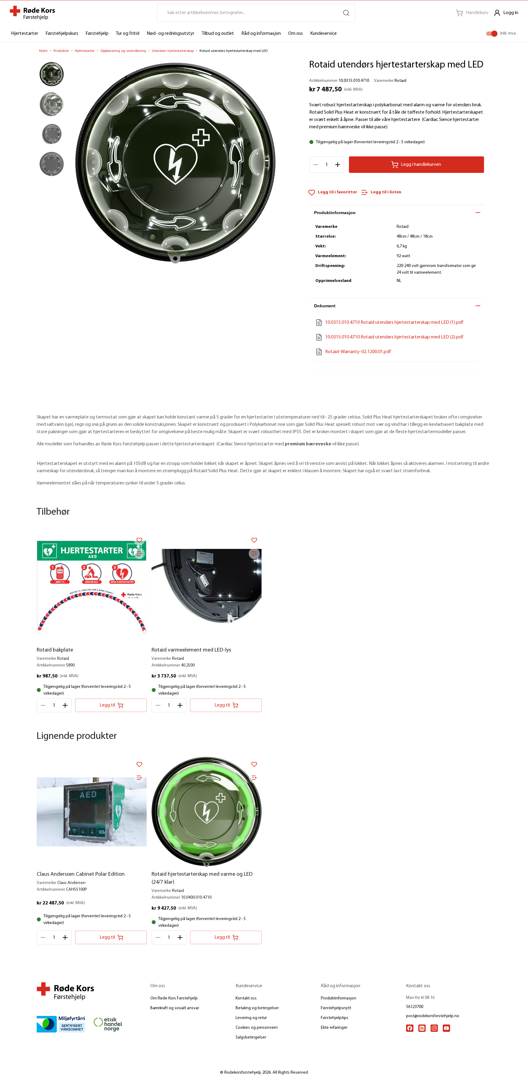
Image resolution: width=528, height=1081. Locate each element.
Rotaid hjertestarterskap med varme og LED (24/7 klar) (202, 878)
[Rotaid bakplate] (92, 588)
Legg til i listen (386, 192)
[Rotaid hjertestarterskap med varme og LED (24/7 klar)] (207, 812)
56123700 (414, 1007)
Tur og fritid (127, 33)
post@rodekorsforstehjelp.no (432, 1016)
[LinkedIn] (422, 1028)
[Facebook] (409, 1028)
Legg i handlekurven (421, 164)
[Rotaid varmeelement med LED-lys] (207, 588)
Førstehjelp (97, 33)
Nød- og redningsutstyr (170, 33)
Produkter (61, 51)
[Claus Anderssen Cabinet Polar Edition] (92, 812)
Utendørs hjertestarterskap (173, 51)
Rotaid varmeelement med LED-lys (191, 650)
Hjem (43, 51)
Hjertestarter (24, 33)
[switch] (494, 33)
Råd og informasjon (261, 33)
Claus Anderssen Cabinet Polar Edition (81, 874)
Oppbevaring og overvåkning (123, 51)
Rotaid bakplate (55, 650)
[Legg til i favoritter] (139, 540)
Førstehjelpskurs (62, 33)
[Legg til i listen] (139, 553)
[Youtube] (446, 1028)
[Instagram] (434, 1028)
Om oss (295, 33)
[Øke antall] (338, 164)
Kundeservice (323, 33)
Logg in (510, 12)
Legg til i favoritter (337, 192)
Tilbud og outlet (218, 33)
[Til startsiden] (32, 13)
